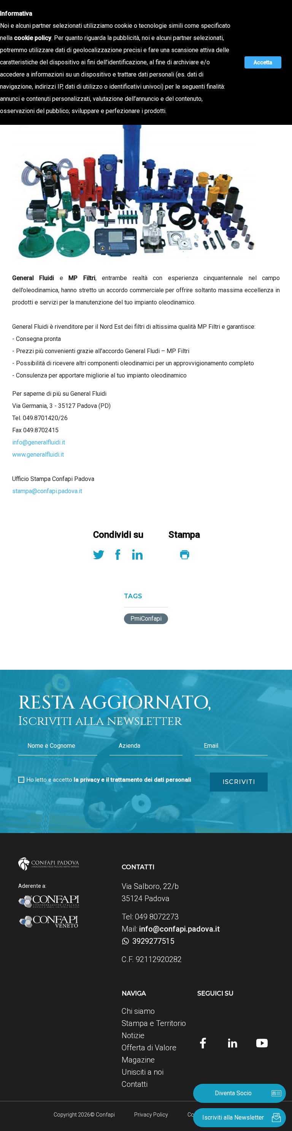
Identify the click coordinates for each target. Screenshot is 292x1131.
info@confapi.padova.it (179, 928)
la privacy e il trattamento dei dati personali (132, 779)
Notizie (133, 1035)
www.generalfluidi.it (38, 454)
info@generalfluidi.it (38, 442)
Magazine (138, 1059)
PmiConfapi (146, 618)
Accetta (263, 62)
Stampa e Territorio (154, 1023)
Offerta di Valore (149, 1047)
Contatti (135, 1084)
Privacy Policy (151, 1115)
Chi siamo (138, 1011)
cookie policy (32, 37)
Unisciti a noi (142, 1072)
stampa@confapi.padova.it (47, 491)
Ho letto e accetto (109, 779)
